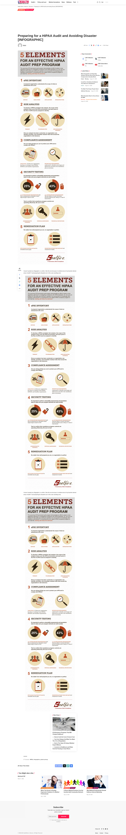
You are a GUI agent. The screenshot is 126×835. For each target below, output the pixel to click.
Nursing (87, 78)
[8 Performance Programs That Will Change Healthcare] (64, 724)
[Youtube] (101, 65)
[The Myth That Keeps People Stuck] (104, 91)
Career (82, 78)
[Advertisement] (63, 22)
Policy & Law (29, 9)
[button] (78, 2)
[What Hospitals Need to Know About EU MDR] (104, 98)
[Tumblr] (107, 829)
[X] (101, 59)
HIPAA (31, 759)
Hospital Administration (91, 99)
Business (21, 9)
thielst (24, 45)
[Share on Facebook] (89, 45)
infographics (37, 759)
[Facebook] (87, 59)
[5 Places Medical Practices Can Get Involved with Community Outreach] (74, 781)
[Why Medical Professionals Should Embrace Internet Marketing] (97, 781)
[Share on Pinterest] (94, 45)
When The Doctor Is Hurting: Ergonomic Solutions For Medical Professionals (50, 792)
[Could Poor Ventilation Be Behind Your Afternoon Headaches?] (104, 84)
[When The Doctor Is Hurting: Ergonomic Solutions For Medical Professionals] (51, 781)
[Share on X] (91, 45)
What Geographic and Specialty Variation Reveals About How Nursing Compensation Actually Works (90, 75)
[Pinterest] (87, 65)
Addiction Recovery (85, 91)
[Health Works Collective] (23, 2)
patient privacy (44, 759)
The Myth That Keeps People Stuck (90, 88)
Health (82, 85)
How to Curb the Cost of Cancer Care (64, 737)
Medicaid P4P (21, 776)
